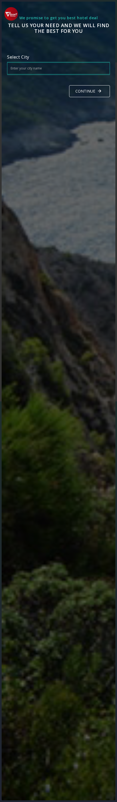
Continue (85, 91)
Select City (18, 57)
